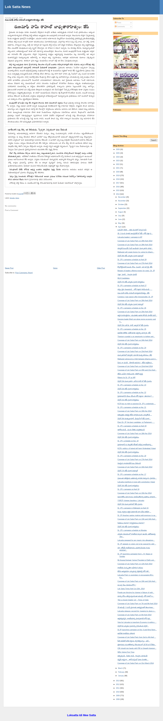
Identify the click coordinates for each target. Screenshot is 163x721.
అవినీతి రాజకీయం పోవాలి (126, 633)
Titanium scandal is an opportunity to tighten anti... (136, 337)
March (120, 668)
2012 (118, 684)
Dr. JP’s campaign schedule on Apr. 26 (132, 308)
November (122, 201)
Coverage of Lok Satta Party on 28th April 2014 (135, 245)
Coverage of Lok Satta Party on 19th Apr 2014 (135, 411)
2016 (118, 187)
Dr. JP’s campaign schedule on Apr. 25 (132, 329)
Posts (118, 23)
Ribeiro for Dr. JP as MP (126, 378)
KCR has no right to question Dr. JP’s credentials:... (137, 404)
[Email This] (25, 193)
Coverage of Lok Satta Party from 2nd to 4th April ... (137, 637)
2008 (118, 699)
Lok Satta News (18, 7)
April (120, 227)
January (121, 676)
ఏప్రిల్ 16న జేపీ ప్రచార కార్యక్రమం (128, 486)
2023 (118, 161)
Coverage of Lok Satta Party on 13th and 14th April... (137, 519)
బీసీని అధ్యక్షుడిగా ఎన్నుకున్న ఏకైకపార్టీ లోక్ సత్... (134, 571)
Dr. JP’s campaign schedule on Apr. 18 (132, 456)
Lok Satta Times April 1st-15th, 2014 (131, 589)
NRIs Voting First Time (126, 652)
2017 (118, 183)
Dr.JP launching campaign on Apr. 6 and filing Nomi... (137, 630)
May (120, 223)
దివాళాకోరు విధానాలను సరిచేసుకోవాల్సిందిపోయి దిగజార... (137, 497)
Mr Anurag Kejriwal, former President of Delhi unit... (136, 560)
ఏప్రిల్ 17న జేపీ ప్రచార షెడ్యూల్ (128, 471)
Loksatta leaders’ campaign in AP (130, 237)
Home (55, 268)
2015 (118, 190)
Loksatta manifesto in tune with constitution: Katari (136, 482)
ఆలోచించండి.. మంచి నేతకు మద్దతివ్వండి (131, 430)
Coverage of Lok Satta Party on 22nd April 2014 (135, 366)
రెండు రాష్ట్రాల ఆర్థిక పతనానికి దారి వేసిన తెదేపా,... (134, 512)
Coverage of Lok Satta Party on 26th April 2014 (135, 300)
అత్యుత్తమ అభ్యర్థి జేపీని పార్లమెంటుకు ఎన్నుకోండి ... (135, 415)
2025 (118, 153)
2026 (118, 149)
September (122, 208)
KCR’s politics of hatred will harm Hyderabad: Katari (137, 448)
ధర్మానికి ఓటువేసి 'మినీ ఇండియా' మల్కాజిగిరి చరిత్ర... (135, 248)
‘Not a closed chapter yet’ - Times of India (133, 600)
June (120, 219)
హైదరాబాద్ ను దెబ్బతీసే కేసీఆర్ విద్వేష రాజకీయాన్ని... (135, 445)
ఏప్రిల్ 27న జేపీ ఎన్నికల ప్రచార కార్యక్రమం (131, 282)
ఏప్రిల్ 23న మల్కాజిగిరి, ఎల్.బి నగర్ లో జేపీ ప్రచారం (135, 381)
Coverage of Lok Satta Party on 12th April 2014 (135, 564)
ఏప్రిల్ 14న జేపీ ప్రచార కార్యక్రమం (128, 527)
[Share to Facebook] (32, 193)
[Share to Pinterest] (34, 193)
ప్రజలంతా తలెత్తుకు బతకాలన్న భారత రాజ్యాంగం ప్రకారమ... (137, 478)
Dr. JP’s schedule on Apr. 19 (128, 441)
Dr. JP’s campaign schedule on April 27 (132, 286)
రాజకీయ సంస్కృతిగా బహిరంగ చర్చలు (130, 568)
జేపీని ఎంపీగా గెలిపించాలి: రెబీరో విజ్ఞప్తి (130, 374)
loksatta (12, 198)
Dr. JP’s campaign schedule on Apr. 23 (132, 385)
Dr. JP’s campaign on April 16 (128, 489)
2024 (118, 157)
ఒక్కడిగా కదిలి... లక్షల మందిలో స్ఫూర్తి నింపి (132, 230)
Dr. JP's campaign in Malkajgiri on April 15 (133, 508)
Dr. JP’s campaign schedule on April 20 (132, 426)
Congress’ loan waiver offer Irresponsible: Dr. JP (135, 297)
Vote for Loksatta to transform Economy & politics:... (137, 622)
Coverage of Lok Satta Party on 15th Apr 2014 (135, 493)
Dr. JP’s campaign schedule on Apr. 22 (132, 392)
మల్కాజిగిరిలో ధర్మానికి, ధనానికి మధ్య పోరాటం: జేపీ (135, 355)
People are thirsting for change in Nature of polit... (136, 592)
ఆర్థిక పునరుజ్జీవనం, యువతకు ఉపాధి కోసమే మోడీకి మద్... (137, 315)
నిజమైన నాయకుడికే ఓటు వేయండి (129, 463)
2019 (118, 175)
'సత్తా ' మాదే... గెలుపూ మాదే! (127, 274)
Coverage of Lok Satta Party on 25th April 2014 (135, 312)
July (120, 216)
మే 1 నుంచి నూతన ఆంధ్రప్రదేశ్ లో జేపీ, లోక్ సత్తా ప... (135, 233)
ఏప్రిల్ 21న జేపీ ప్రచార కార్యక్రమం (128, 400)
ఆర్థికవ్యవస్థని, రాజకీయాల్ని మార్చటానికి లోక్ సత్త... (134, 618)
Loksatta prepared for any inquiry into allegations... (136, 540)
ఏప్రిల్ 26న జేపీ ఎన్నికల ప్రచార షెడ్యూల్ (130, 304)
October (121, 204)
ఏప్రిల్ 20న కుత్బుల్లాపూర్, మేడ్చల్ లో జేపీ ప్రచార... (134, 419)
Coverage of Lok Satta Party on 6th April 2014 (134, 615)
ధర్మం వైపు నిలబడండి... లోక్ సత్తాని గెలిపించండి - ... (135, 289)
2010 (118, 692)
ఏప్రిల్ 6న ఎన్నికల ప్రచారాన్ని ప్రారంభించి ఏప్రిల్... (133, 626)
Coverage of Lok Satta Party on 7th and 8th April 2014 (137, 604)
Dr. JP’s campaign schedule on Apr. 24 (132, 348)
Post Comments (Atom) (24, 273)
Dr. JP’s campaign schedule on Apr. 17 (132, 474)
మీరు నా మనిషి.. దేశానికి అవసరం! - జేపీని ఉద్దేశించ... (135, 363)
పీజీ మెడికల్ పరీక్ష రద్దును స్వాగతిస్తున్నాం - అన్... (134, 641)
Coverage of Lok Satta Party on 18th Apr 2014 (135, 433)
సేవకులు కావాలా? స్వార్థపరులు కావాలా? (131, 523)
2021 (118, 168)
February (121, 672)
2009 (118, 696)
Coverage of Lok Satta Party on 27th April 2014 (135, 263)
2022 (118, 164)
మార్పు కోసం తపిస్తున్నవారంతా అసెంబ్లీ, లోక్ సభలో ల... (136, 596)
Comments (120, 27)
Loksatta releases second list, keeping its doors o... (137, 611)
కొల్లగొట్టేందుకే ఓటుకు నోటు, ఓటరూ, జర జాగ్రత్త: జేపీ (135, 267)
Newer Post (9, 268)
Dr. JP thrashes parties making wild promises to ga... (137, 515)
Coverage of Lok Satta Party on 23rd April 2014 (135, 351)
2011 (118, 688)
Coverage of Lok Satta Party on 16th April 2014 (135, 467)
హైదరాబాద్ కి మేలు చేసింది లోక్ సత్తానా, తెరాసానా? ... (136, 396)
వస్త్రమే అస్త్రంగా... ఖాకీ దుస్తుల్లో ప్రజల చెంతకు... (133, 659)
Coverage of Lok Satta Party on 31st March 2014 (136, 663)
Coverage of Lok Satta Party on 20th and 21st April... (137, 370)
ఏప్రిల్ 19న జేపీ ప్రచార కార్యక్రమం (128, 437)
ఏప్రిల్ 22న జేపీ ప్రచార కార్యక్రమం (128, 389)
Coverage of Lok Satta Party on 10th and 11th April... (137, 581)
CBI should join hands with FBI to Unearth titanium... (137, 648)
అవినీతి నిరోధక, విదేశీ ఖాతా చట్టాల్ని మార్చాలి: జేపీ (134, 333)
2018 (118, 179)
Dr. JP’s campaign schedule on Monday (132, 530)
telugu (17, 198)
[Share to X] (29, 193)
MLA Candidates (124, 278)
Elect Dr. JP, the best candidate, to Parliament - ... (136, 422)
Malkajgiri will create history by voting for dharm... (136, 252)
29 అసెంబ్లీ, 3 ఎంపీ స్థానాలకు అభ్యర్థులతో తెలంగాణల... (136, 607)
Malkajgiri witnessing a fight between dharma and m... (137, 359)
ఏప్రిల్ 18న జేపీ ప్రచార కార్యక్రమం (128, 452)
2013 (118, 681)
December (122, 197)
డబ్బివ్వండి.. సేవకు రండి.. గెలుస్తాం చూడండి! (133, 656)
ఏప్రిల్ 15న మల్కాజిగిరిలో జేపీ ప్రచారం (130, 504)
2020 (118, 172)
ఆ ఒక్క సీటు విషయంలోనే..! (127, 585)
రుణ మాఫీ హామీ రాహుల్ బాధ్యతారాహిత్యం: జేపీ (24, 20)
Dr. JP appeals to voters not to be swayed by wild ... (137, 544)
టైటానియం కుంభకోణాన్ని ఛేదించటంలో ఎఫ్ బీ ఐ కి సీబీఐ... (137, 645)
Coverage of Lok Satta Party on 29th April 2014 (135, 241)
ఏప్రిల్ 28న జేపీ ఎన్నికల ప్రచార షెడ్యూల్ (130, 256)
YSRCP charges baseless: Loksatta (131, 500)
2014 (118, 194)
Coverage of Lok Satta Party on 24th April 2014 (135, 340)
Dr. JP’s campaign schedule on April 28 (132, 260)
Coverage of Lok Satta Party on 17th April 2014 (135, 459)
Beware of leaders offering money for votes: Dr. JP (136, 271)
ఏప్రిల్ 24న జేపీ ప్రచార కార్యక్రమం (128, 344)
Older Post (101, 268)
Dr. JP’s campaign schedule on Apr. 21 (132, 407)
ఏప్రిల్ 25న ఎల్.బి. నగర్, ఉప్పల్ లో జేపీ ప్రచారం (133, 325)
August (121, 212)
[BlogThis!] (27, 193)
